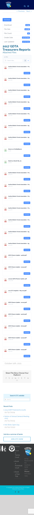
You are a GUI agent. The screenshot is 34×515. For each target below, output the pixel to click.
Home (17, 447)
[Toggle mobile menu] (28, 6)
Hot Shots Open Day (12, 425)
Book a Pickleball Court (17, 464)
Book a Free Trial (17, 474)
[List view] (28, 60)
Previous (21, 11)
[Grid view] (25, 60)
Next (28, 11)
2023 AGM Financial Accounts (15, 410)
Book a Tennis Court (17, 454)
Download (7, 19)
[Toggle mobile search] (25, 6)
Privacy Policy (21, 489)
